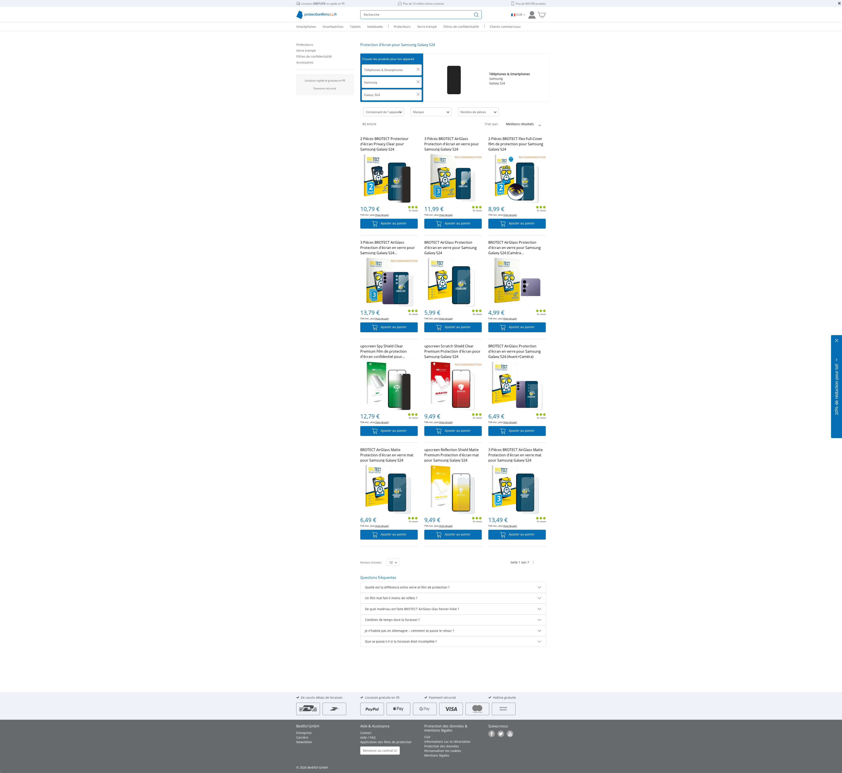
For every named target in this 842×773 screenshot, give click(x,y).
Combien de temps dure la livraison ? (392, 620)
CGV (427, 737)
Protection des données (441, 746)
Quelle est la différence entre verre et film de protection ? (407, 587)
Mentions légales (436, 755)
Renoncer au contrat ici (380, 750)
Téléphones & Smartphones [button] (383, 70)
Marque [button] (418, 112)
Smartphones (306, 27)
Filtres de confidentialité (314, 56)
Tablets (355, 27)
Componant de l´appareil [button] (383, 112)
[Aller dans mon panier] (542, 14)
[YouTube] (510, 733)
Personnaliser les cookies (442, 751)
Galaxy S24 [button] (372, 95)
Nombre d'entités (371, 562)
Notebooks (375, 27)
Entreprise (304, 733)
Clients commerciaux (505, 27)
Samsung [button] (370, 82)
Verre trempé (306, 50)
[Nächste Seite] (533, 562)
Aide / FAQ (368, 737)
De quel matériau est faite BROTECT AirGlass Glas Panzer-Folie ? (412, 609)
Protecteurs (304, 45)
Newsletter (304, 742)
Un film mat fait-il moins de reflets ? (391, 598)
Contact (365, 733)
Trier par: (491, 124)
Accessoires (304, 62)
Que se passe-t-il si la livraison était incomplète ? (401, 641)
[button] (418, 69)
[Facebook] (491, 733)
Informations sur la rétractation (447, 741)
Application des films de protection (386, 742)
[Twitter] (501, 733)
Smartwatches (333, 27)
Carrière (302, 737)
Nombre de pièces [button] (473, 112)
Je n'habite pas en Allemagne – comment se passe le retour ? (409, 631)
